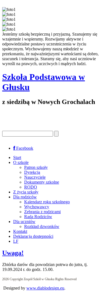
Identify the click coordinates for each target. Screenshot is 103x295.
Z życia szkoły (25, 192)
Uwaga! (13, 252)
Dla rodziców (25, 197)
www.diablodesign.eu (45, 288)
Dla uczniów (24, 221)
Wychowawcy (36, 206)
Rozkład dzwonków (41, 226)
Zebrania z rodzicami (42, 211)
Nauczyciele (35, 177)
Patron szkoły (36, 167)
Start (17, 157)
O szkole (21, 162)
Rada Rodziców (38, 216)
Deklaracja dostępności (33, 236)
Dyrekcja (32, 172)
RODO (30, 187)
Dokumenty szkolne (41, 182)
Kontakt (20, 231)
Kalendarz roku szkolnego (47, 201)
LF (15, 241)
